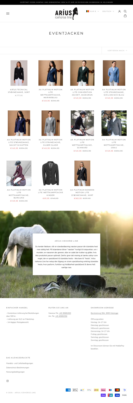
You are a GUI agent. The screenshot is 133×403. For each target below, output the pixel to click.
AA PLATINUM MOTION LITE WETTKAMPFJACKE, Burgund (19, 194)
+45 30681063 (65, 313)
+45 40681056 (61, 316)
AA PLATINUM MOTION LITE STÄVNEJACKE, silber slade (50, 142)
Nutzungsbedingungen (15, 372)
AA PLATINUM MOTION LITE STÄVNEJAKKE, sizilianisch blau (114, 92)
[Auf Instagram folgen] (7, 381)
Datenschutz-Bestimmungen (17, 367)
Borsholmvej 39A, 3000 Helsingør (104, 313)
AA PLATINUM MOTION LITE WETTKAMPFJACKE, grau (114, 144)
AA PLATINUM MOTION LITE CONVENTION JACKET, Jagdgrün (82, 92)
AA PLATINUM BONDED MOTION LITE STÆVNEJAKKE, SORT (82, 192)
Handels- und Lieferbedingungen (19, 363)
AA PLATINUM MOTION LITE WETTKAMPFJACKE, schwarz (82, 144)
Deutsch (106, 11)
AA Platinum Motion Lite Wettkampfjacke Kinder (50, 192)
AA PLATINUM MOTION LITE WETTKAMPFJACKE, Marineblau (50, 93)
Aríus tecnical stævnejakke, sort (19, 91)
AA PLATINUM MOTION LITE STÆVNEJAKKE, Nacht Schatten (19, 142)
